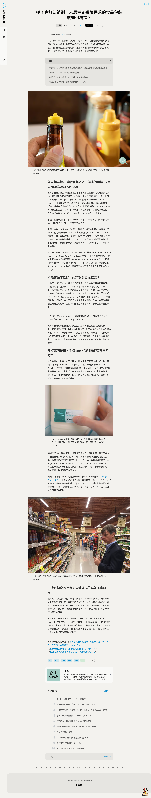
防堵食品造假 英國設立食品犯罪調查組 (74, 720)
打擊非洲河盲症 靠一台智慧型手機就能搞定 (76, 704)
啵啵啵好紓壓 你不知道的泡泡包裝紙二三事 (76, 726)
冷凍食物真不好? (64, 731)
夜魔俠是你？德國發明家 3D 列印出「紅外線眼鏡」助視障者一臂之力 (83, 710)
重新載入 (79, 785)
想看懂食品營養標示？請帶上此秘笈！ (74, 715)
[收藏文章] (80, 25)
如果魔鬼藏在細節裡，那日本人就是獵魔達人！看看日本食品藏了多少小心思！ (78, 643)
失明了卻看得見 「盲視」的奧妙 (71, 698)
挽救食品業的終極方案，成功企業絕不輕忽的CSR (72, 652)
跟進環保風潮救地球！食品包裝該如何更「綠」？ (72, 648)
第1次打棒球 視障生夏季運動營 (71, 748)
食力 (63, 34)
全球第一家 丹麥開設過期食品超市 (72, 737)
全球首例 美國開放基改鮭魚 (69, 742)
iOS (56, 479)
